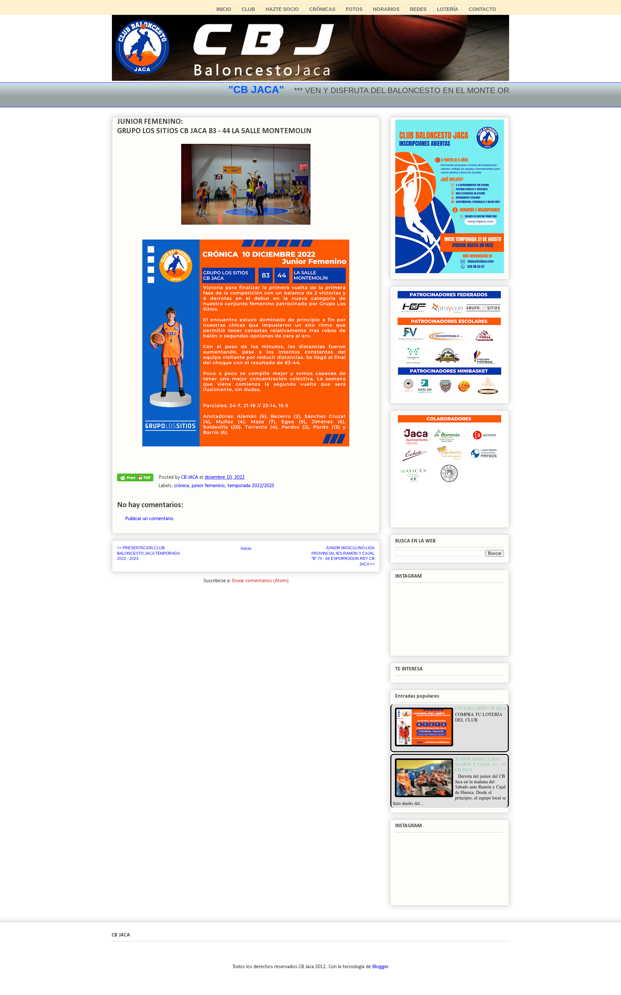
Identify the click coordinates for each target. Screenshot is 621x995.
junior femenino (208, 485)
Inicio (246, 548)
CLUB (248, 9)
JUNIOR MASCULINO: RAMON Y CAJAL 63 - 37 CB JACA (480, 764)
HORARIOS (386, 9)
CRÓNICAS (322, 9)
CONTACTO (482, 9)
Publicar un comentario (149, 518)
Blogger (380, 966)
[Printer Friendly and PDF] (135, 479)
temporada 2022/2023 (250, 485)
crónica (181, 485)
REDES (418, 9)
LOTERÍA (447, 9)
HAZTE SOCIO (282, 9)
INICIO (223, 9)
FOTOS (354, 9)
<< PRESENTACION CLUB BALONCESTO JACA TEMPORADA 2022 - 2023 (148, 553)
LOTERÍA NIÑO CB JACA (480, 708)
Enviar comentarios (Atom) (260, 580)
